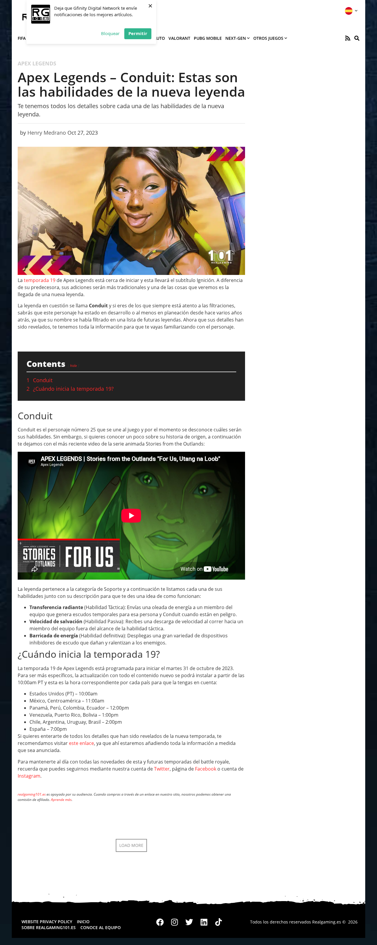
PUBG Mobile (208, 38)
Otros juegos (268, 38)
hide (73, 365)
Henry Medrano (46, 132)
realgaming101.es (32, 794)
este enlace (81, 743)
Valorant (179, 38)
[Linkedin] (204, 922)
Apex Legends (37, 63)
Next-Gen (235, 38)
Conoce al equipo (100, 927)
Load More (131, 845)
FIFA (22, 38)
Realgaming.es (326, 922)
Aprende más (61, 799)
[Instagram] (174, 922)
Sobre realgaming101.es (49, 927)
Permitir (137, 33)
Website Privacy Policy (47, 921)
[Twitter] (189, 922)
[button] (357, 38)
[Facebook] (160, 922)
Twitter (162, 769)
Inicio (83, 921)
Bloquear (110, 33)
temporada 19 (39, 280)
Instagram (29, 776)
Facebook (205, 769)
